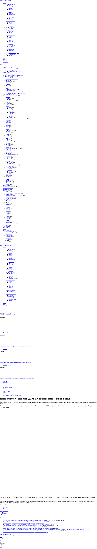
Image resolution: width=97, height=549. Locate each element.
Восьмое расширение (11, 51)
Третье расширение (10, 27)
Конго (10, 111)
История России (10, 197)
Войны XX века (9, 194)
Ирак (7, 138)
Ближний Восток (10, 124)
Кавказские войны (10, 198)
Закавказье (8, 132)
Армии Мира (6, 67)
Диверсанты (9, 235)
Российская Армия (10, 70)
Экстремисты (9, 239)
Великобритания (13, 6)
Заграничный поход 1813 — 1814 (14, 195)
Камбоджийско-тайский (11, 141)
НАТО (4, 3)
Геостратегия (6, 185)
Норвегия (11, 15)
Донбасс (11, 162)
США (10, 18)
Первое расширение (10, 21)
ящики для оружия (7, 387)
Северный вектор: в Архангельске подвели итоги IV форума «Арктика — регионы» (15, 346)
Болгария (11, 36)
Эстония (11, 44)
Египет (7, 131)
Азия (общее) (9, 98)
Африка (7, 106)
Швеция (10, 55)
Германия (11, 26)
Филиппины (9, 181)
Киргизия (11, 172)
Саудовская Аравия (10, 167)
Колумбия (8, 144)
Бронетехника (9, 81)
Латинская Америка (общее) (12, 148)
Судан (7, 173)
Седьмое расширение (11, 49)
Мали (10, 113)
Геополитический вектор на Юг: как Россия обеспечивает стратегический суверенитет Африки (17, 378)
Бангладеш (8, 120)
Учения (4, 240)
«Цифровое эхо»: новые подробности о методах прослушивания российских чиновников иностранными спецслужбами (32, 530)
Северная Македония (14, 53)
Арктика (8, 102)
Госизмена (8, 234)
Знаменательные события (9, 186)
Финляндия (11, 56)
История (5, 190)
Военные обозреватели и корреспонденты (13, 75)
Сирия (7, 168)
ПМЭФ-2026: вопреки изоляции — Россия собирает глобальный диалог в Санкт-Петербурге (25, 532)
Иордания (8, 136)
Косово (7, 147)
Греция (10, 22)
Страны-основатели (10, 4)
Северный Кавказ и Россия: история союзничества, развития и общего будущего (22, 527)
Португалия (11, 17)
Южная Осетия (9, 182)
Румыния (11, 40)
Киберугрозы (9, 236)
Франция (11, 19)
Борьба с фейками (10, 231)
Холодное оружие (10, 94)
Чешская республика (14, 33)
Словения (11, 42)
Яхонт (4, 390)
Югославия (11, 130)
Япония (7, 184)
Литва (10, 39)
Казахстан (11, 171)
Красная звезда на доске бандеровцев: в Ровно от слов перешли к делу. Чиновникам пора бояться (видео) (28, 525)
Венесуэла (5, 62)
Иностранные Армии (11, 68)
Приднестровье (9, 159)
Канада (10, 12)
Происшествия (6, 230)
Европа (7, 129)
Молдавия (8, 153)
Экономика (5, 243)
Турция (10, 23)
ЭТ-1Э (4, 508)
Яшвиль (5, 388)
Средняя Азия (9, 170)
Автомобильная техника (12, 79)
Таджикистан (9, 175)
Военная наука (6, 72)
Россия (7, 161)
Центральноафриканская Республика (17, 118)
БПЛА (4, 58)
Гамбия (10, 107)
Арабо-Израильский (10, 100)
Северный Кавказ (13, 165)
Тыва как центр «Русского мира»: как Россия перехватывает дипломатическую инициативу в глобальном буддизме (31, 520)
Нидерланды (12, 14)
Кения (10, 109)
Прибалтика (9, 158)
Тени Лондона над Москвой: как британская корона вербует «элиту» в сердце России (15, 362)
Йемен (7, 140)
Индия (7, 134)
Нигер (10, 115)
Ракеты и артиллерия (11, 89)
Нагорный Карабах (10, 154)
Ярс (4, 394)
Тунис (7, 179)
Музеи (7, 200)
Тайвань (8, 177)
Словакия (11, 41)
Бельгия (10, 5)
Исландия (11, 9)
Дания (10, 8)
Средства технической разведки (13, 91)
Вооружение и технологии (9, 76)
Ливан (7, 149)
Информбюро (6, 189)
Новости (5, 227)
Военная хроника (7, 74)
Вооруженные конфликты (9, 95)
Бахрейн (8, 121)
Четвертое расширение (11, 30)
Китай (7, 143)
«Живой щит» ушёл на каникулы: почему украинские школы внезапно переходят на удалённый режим (28, 528)
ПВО (7, 88)
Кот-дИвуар (11, 112)
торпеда (5, 507)
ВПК (7, 84)
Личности (8, 199)
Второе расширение (10, 24)
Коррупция (8, 238)
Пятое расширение (10, 35)
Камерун (11, 108)
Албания (11, 46)
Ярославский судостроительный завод (12, 395)
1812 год (8, 191)
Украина (8, 180)
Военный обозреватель (5, 0)
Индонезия (8, 135)
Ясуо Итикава (6, 391)
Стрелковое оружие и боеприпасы (14, 93)
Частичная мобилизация (14, 71)
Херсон (10, 166)
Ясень (4, 392)
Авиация (8, 77)
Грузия (7, 127)
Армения (8, 103)
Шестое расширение (11, 45)
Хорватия (11, 47)
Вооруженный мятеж (11, 232)
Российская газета (9, 505)
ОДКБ (4, 229)
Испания (11, 28)
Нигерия (11, 116)
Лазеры (7, 86)
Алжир (7, 99)
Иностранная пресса (8, 188)
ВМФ (4, 59)
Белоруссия (8, 122)
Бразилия (8, 125)
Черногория (11, 50)
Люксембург (12, 13)
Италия (10, 10)
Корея (7, 145)
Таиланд (8, 176)
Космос (7, 85)
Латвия (10, 37)
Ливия (7, 150)
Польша (10, 32)
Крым (10, 163)
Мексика (8, 152)
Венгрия (11, 31)
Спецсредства (9, 90)
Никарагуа (8, 156)
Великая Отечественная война (13, 193)
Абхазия (8, 97)
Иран (7, 139)
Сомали (5, 60)
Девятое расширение (11, 54)
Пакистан (8, 157)
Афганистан (9, 104)
